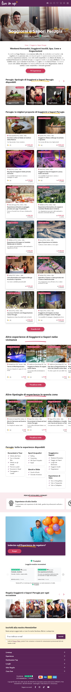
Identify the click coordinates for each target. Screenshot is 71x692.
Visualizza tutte (35, 384)
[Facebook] (35, 687)
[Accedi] (64, 3)
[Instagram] (39, 687)
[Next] (63, 81)
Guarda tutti (35, 329)
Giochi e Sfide (34, 469)
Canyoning (33, 458)
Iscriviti (60, 636)
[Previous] (59, 81)
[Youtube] (48, 687)
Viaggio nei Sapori (56, 460)
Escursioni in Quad (15, 469)
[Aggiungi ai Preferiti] (31, 118)
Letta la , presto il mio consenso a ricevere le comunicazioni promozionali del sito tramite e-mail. (35, 642)
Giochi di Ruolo (34, 472)
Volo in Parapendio (56, 483)
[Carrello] (61, 3)
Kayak (32, 463)
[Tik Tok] (44, 687)
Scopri (14, 551)
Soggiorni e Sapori (53, 454)
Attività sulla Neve (15, 456)
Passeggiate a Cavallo (14, 472)
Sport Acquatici (35, 453)
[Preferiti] (57, 3)
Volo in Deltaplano (56, 485)
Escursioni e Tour (15, 453)
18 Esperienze (35, 71)
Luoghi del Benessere (54, 464)
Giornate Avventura (36, 475)
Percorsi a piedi (14, 467)
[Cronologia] (54, 3)
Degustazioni (54, 469)
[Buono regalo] (47, 3)
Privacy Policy (16, 641)
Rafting (32, 456)
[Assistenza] (50, 3)
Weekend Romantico (57, 458)
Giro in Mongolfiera (56, 481)
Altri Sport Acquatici (36, 460)
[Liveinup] (10, 3)
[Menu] (68, 3)
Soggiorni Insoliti (55, 467)
